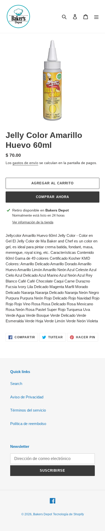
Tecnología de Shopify (68, 514)
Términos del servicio (28, 410)
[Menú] (96, 16)
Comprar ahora (52, 197)
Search (16, 383)
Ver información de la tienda (32, 222)
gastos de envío (25, 163)
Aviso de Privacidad (26, 397)
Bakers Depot (42, 514)
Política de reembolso (28, 423)
